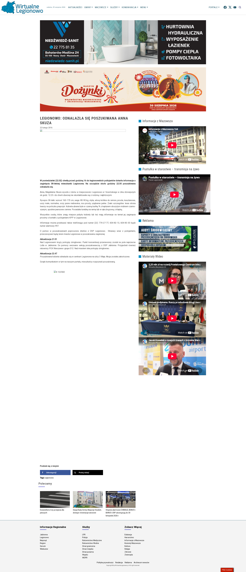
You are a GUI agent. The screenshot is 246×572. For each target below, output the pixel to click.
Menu (143, 7)
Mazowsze (100, 7)
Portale (213, 7)
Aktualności (75, 7)
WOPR (84, 558)
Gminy (87, 7)
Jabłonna (44, 535)
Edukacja (128, 535)
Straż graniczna (88, 546)
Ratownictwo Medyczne (92, 540)
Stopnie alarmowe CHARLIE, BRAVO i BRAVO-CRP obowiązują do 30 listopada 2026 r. (120, 513)
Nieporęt (43, 540)
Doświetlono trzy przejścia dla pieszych (52, 511)
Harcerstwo (129, 537)
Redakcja (119, 563)
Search (240, 7)
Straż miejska (87, 549)
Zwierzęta (129, 555)
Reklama (128, 563)
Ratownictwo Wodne (90, 543)
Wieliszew (44, 549)
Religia (127, 549)
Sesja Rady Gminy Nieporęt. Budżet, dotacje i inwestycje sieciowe (87, 511)
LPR (83, 535)
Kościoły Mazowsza (133, 543)
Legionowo (49, 478)
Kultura (127, 546)
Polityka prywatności (105, 563)
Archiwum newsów (141, 563)
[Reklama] (168, 238)
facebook (225, 7)
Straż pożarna (88, 552)
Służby (114, 7)
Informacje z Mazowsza (134, 540)
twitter (230, 7)
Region (43, 543)
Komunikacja (129, 7)
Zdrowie (128, 552)
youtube (234, 7)
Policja (85, 537)
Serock (43, 546)
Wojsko (85, 555)
